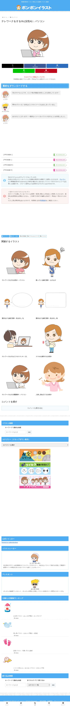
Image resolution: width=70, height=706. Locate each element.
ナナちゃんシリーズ (34, 236)
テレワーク (6, 236)
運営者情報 (43, 701)
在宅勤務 (24, 236)
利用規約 (43, 200)
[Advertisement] (35, 139)
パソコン (44, 236)
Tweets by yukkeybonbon (9, 542)
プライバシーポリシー (60, 701)
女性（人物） (15, 236)
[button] (48, 409)
